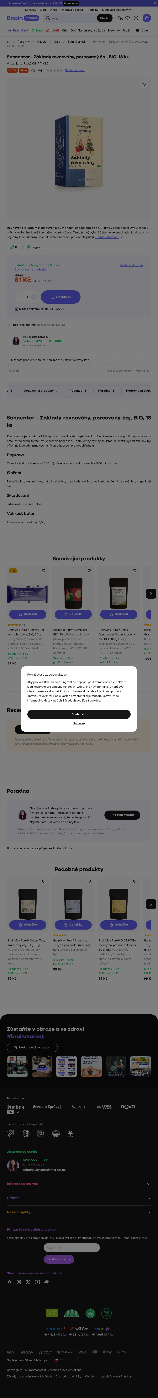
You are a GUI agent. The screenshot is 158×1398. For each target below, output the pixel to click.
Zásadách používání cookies (81, 700)
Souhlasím (79, 714)
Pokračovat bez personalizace (47, 674)
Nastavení (79, 723)
